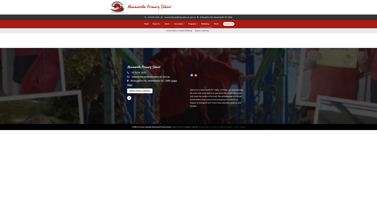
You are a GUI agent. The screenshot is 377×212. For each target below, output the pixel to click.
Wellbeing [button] (205, 24)
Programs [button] (192, 24)
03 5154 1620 (152, 17)
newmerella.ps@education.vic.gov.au (179, 17)
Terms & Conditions (184, 127)
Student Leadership (202, 31)
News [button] (216, 24)
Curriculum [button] (179, 24)
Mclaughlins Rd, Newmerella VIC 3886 (215, 17)
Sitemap (194, 127)
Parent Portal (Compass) (139, 91)
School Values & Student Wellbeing (179, 31)
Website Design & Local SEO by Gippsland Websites (216, 127)
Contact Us (228, 24)
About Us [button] (156, 24)
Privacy (174, 127)
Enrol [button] (167, 24)
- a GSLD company (239, 127)
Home (146, 24)
